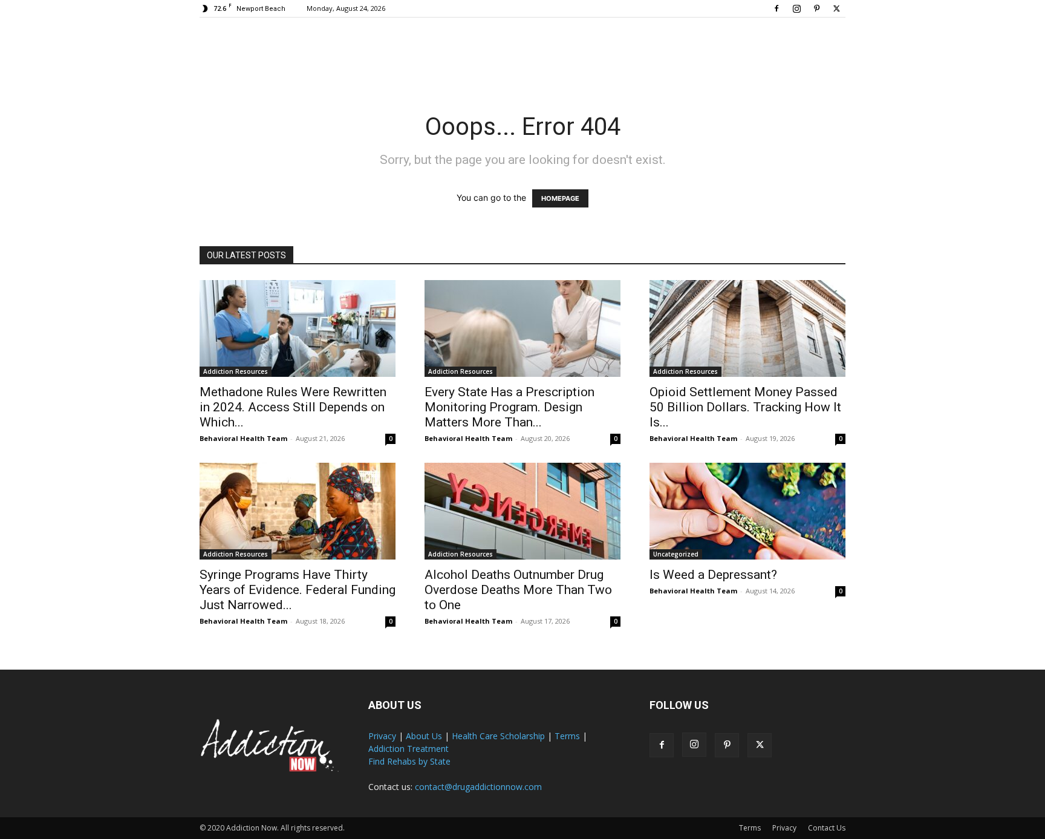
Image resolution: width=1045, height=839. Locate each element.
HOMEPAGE (560, 198)
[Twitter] (836, 8)
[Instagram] (796, 8)
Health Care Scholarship (498, 736)
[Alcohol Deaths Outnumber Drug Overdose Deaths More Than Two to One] (522, 511)
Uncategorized (675, 554)
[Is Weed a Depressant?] (747, 511)
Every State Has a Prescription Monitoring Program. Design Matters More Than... (509, 407)
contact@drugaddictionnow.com (478, 786)
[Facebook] (776, 8)
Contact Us (826, 828)
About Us (424, 736)
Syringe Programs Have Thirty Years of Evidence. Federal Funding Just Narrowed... (298, 589)
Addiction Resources (235, 371)
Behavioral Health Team (243, 438)
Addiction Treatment (408, 748)
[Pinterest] (816, 8)
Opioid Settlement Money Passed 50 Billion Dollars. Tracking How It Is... (745, 407)
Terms (567, 736)
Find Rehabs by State (409, 761)
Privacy (382, 736)
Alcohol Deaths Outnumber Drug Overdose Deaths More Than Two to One (518, 589)
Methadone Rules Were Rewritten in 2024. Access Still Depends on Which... (293, 407)
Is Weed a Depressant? (713, 574)
